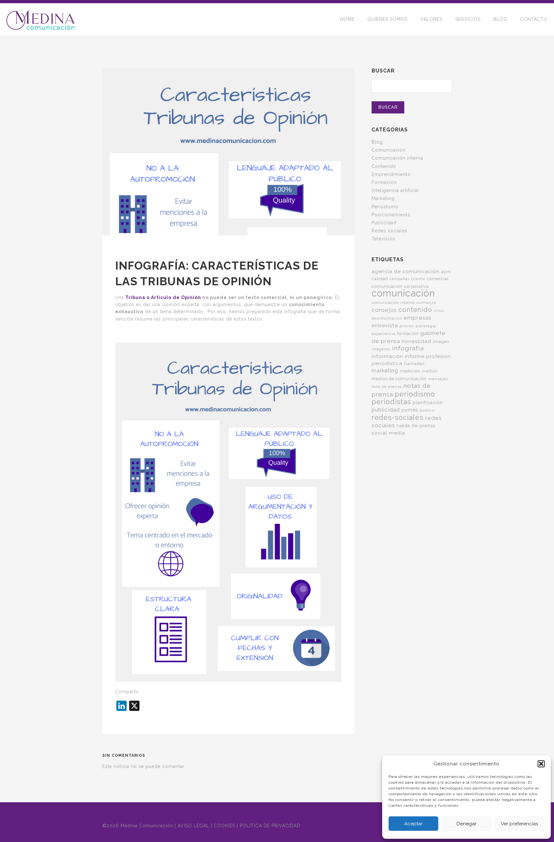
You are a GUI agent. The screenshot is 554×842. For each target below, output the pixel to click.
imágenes (381, 349)
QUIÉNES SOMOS (387, 19)
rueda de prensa (416, 425)
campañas (399, 279)
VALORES (431, 19)
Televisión (383, 238)
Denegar (466, 824)
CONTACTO (534, 19)
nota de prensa (387, 386)
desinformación (387, 318)
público (427, 410)
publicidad (386, 409)
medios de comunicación (399, 378)
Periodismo (385, 206)
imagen (441, 341)
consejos (384, 310)
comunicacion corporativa (400, 286)
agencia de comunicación (406, 271)
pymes (409, 410)
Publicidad (384, 222)
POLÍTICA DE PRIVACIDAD (270, 825)
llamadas (414, 363)
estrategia (426, 326)
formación (408, 333)
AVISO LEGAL (193, 825)
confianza (426, 302)
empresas (418, 317)
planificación (428, 402)
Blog (377, 142)
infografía (408, 348)
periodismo (415, 394)
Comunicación (389, 150)
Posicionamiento (391, 214)
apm (446, 271)
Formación (384, 182)
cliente (418, 279)
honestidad (416, 341)
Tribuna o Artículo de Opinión (162, 297)
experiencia (383, 333)
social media (388, 433)
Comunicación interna (397, 158)
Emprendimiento (391, 174)
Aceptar (413, 824)
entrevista (385, 325)
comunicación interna (393, 302)
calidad (380, 278)
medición (410, 370)
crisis (439, 311)
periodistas (391, 402)
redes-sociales (398, 417)
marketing (385, 370)
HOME (347, 19)
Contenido (384, 166)
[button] (541, 764)
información (387, 356)
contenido (415, 309)
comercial (438, 278)
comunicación (403, 293)
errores (406, 326)
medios (429, 371)
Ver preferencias (519, 824)
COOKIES (224, 825)
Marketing (383, 198)
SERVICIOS (468, 19)
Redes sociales (389, 230)
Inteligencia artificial (395, 190)
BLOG (500, 19)
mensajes (438, 379)
